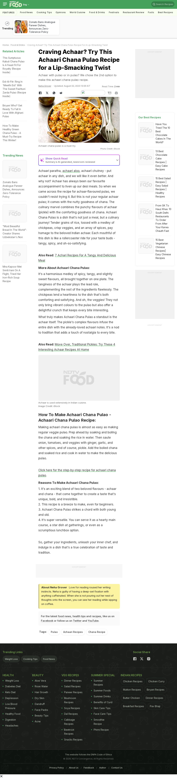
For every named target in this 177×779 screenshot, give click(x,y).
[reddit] (60, 93)
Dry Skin (39, 698)
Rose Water (41, 686)
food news (64, 616)
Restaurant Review (133, 12)
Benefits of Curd (103, 702)
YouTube (93, 620)
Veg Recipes (70, 675)
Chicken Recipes (132, 681)
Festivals (114, 12)
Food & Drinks (97, 12)
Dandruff (40, 703)
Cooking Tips (30, 659)
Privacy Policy (56, 767)
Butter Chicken (131, 697)
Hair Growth (41, 692)
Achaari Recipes (73, 631)
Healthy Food (12, 713)
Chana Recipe (96, 631)
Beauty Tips (41, 715)
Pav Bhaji (155, 706)
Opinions (61, 12)
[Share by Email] (109, 93)
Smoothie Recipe (99, 721)
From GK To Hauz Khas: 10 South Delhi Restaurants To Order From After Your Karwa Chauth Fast (163, 218)
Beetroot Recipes (69, 731)
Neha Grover (44, 86)
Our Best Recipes (149, 117)
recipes (96, 616)
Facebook (47, 620)
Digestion (10, 719)
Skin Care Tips (102, 708)
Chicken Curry (156, 681)
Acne (38, 721)
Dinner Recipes (73, 680)
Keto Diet (10, 692)
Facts (151, 12)
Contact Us (117, 767)
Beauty (38, 675)
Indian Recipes (131, 675)
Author (102, 767)
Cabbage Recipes (69, 721)
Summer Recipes (98, 682)
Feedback (89, 767)
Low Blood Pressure (11, 706)
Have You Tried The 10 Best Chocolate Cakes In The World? (163, 133)
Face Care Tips (102, 713)
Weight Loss (11, 659)
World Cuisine (77, 12)
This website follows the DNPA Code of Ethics (88, 754)
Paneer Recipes (73, 692)
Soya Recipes (72, 708)
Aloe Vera (40, 680)
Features (9, 12)
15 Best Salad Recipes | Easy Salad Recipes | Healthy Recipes (163, 187)
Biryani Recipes (155, 689)
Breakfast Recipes (133, 706)
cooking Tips (44, 12)
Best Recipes (165, 12)
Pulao (54, 631)
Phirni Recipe (101, 729)
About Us (73, 767)
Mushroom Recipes (70, 700)
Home (6, 45)
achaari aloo (71, 171)
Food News (26, 12)
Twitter (77, 620)
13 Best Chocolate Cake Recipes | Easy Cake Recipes (162, 160)
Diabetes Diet (13, 686)
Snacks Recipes (73, 739)
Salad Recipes (72, 686)
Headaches (11, 725)
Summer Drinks (102, 696)
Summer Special (103, 675)
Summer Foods (102, 690)
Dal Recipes (71, 713)
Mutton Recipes (132, 689)
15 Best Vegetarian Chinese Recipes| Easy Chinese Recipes (163, 248)
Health (8, 675)
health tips (79, 616)
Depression (11, 698)
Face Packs (41, 709)
